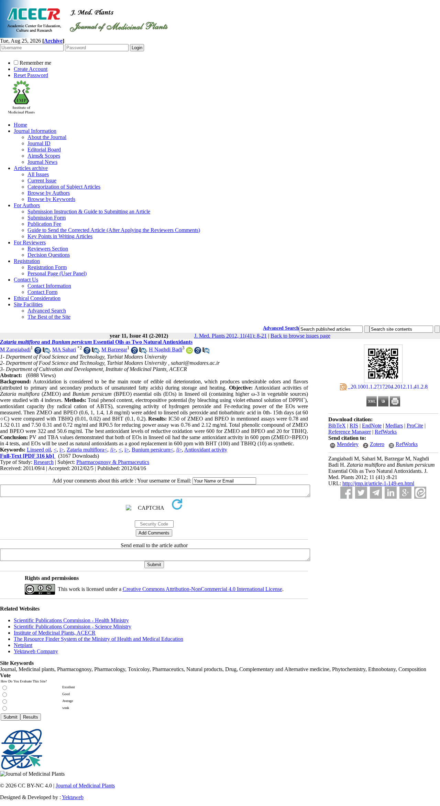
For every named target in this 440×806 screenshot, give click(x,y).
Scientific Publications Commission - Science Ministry (72, 626)
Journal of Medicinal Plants (85, 785)
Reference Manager (349, 432)
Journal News (42, 162)
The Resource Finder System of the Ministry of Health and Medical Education (98, 639)
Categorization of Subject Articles (64, 187)
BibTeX (337, 425)
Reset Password (31, 75)
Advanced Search (47, 311)
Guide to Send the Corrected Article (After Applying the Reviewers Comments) (114, 230)
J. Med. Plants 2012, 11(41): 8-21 (230, 336)
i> (61, 450)
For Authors (27, 205)
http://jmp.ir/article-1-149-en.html (378, 483)
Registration (27, 261)
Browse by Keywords (51, 199)
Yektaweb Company (36, 651)
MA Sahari (64, 349)
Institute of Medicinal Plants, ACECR (55, 633)
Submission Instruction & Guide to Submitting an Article (89, 211)
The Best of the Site (49, 317)
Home (20, 125)
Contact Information (49, 286)
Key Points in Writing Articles (60, 236)
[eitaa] (420, 493)
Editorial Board (44, 149)
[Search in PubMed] (46, 352)
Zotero (377, 444)
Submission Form (47, 218)
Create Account (30, 69)
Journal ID (39, 143)
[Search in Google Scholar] (37, 352)
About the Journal (47, 137)
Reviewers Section (48, 249)
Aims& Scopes (44, 156)
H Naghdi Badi (165, 349)
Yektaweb (73, 797)
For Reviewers (30, 242)
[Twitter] (361, 493)
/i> (113, 450)
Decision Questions (49, 255)
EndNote (372, 425)
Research (44, 462)
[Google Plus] (405, 493)
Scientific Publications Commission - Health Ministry (71, 620)
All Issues (38, 174)
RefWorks (386, 432)
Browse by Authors (49, 193)
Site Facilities (28, 304)
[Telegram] (376, 493)
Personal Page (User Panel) (57, 273)
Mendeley (348, 444)
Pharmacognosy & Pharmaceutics (112, 462)
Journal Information (35, 131)
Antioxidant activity (205, 450)
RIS (354, 425)
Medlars (394, 425)
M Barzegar (114, 349)
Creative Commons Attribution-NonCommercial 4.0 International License (202, 589)
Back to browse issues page (300, 336)
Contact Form (42, 292)
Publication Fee (44, 224)
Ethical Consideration (37, 298)
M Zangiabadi (15, 349)
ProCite (415, 425)
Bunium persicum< (152, 450)
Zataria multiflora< (87, 450)
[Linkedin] (391, 493)
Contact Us (26, 280)
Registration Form (47, 267)
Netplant (23, 645)
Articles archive (31, 168)
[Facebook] (346, 493)
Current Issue (42, 180)
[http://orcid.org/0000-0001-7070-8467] (189, 352)
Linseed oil (39, 450)
